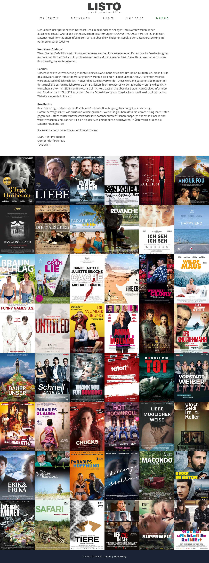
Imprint (107, 556)
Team (108, 17)
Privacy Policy (120, 556)
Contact (135, 17)
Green (162, 17)
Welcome (49, 17)
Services (81, 17)
